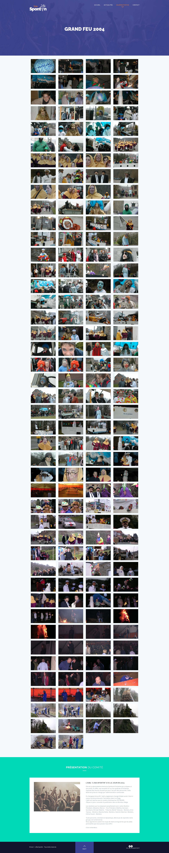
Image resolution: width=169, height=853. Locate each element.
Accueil (97, 5)
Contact (136, 5)
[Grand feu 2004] (43, 60)
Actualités (108, 5)
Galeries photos (122, 5)
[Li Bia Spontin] (37, 7)
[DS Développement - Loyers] (133, 846)
